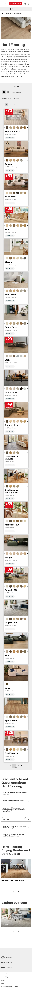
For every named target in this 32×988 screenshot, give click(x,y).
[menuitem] (18, 92)
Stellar (8, 360)
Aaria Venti (10, 196)
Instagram (9, 958)
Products (8, 14)
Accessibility (4, 977)
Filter (14, 86)
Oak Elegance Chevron (11, 457)
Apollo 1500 (11, 720)
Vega (7, 688)
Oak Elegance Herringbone (11, 491)
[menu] (6, 92)
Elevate (8, 262)
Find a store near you (17, 9)
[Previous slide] (13, 891)
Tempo (8, 557)
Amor (7, 229)
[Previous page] (3, 104)
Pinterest (9, 967)
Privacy (3, 980)
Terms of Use (4, 974)
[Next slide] (18, 891)
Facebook (9, 962)
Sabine (8, 164)
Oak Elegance (11, 753)
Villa (7, 655)
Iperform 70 (11, 392)
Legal (2, 983)
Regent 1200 (11, 590)
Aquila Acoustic (12, 131)
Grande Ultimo (12, 425)
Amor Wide (10, 294)
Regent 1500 (11, 622)
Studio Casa (11, 327)
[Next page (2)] (14, 104)
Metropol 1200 (12, 525)
